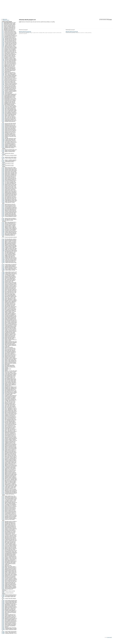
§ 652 (3, 433)
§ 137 (3, 143)
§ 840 (3, 576)
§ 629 (3, 412)
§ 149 (3, 157)
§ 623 (3, 406)
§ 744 (3, 526)
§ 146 (3, 151)
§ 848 (3, 584)
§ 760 (3, 540)
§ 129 (3, 132)
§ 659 (3, 440)
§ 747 (3, 528)
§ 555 (3, 343)
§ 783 (3, 561)
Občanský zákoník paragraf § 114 (25, 31)
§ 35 (3, 62)
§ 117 (3, 120)
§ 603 (3, 387)
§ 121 (3, 125)
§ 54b (3, 92)
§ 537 (3, 326)
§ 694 (3, 474)
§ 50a (3, 83)
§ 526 (3, 316)
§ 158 (3, 173)
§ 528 (3, 318)
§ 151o (3, 163)
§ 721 (3, 503)
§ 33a (3, 59)
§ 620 (3, 403)
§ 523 (3, 313)
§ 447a (3, 228)
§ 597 (3, 382)
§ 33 (3, 58)
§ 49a (3, 81)
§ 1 (2, 22)
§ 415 (3, 195)
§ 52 (3, 87)
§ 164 (3, 178)
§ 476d (3, 261)
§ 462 (3, 242)
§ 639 (3, 421)
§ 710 (3, 490)
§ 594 (3, 379)
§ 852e (3, 595)
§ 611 (3, 395)
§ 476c (3, 260)
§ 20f (3, 43)
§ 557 (3, 345)
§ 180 (3, 194)
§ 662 (3, 443)
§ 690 (3, 470)
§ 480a (3, 269)
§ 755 (3, 536)
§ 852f (3, 596)
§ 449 (3, 230)
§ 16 (3, 35)
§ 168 (3, 183)
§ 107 (3, 111)
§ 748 (3, 529)
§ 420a (3, 200)
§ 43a (3, 73)
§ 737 (3, 518)
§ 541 (3, 330)
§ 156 (3, 171)
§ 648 (3, 430)
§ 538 (3, 327)
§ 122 (3, 126)
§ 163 (3, 177)
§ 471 (3, 252)
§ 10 (3, 31)
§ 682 (3, 462)
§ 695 (3, 475)
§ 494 (3, 287)
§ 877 (3, 625)
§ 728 (3, 510)
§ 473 (3, 254)
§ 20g (3, 44)
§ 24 (3, 50)
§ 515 (3, 305)
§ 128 (3, 131)
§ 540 (3, 329)
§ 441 (3, 222)
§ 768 (3, 547)
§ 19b (3, 39)
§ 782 (3, 560)
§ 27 (3, 52)
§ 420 (3, 199)
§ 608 (3, 392)
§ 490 (3, 283)
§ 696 (3, 476)
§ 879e (3, 633)
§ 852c (3, 592)
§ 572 (3, 359)
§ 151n (3, 161)
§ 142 (3, 145)
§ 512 (3, 303)
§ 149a (3, 158)
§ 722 (3, 504)
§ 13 (3, 33)
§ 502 (3, 294)
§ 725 (3, 507)
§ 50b (3, 84)
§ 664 (3, 445)
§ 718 (3, 500)
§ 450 (3, 232)
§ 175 (3, 190)
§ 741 (3, 523)
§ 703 (3, 482)
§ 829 (3, 566)
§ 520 (3, 310)
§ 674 (3, 454)
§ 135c (3, 141)
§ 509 (3, 300)
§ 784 (3, 562)
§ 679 (3, 459)
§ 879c (3, 631)
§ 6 (2, 27)
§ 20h (3, 45)
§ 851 (3, 587)
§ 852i (3, 601)
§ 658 (3, 439)
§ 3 (2, 24)
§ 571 (3, 358)
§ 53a (3, 89)
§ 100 (3, 105)
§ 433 (3, 212)
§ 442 (3, 223)
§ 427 (3, 207)
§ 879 (3, 627)
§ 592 (3, 377)
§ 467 (3, 247)
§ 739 (3, 521)
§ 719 (3, 501)
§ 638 (3, 420)
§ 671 (3, 451)
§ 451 (3, 233)
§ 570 (3, 357)
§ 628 (3, 411)
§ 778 (3, 557)
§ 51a (3, 86)
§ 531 (3, 320)
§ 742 (3, 524)
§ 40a (3, 67)
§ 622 (3, 405)
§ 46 (3, 78)
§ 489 (3, 282)
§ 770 (3, 549)
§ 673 (3, 453)
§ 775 (3, 554)
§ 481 (3, 274)
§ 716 (3, 498)
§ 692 (3, 472)
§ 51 (3, 85)
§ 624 (3, 407)
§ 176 (3, 191)
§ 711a (3, 492)
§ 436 (3, 215)
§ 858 (3, 608)
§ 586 (3, 371)
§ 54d (3, 94)
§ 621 (3, 404)
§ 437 (3, 216)
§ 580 (3, 366)
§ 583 (3, 368)
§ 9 (2, 30)
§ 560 (3, 348)
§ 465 (3, 245)
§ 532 (3, 321)
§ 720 (3, 502)
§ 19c (3, 40)
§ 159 (3, 174)
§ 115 (3, 118)
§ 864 (3, 613)
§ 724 (3, 506)
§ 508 (3, 299)
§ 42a (3, 71)
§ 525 (3, 315)
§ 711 (3, 491)
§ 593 (3, 378)
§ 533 (3, 322)
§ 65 (3, 104)
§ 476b (3, 259)
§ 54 (3, 90)
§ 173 (3, 188)
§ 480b (3, 270)
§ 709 (3, 489)
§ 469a (3, 250)
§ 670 (3, 450)
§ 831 (3, 568)
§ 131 (3, 134)
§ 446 (3, 226)
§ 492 (3, 285)
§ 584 (3, 369)
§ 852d (3, 594)
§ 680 (3, 460)
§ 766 (3, 545)
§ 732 (3, 513)
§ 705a (3, 485)
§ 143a (3, 147)
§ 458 (3, 239)
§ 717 (3, 499)
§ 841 (3, 577)
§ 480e (3, 273)
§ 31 (3, 56)
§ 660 (3, 441)
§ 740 (3, 522)
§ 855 (3, 606)
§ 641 (3, 423)
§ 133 (3, 136)
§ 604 (3, 388)
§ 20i (3, 46)
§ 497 (3, 289)
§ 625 (3, 408)
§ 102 (3, 107)
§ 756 (3, 537)
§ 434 (3, 213)
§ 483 (3, 276)
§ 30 (3, 55)
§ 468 (3, 248)
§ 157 (3, 172)
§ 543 (3, 332)
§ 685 (3, 464)
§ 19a (3, 38)
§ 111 (3, 114)
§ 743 (3, 525)
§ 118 (3, 121)
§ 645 (3, 427)
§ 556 (3, 344)
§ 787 (3, 565)
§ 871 (3, 620)
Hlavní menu (5, 19)
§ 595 (3, 380)
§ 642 (3, 424)
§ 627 (3, 410)
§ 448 (3, 229)
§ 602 (3, 386)
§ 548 (3, 336)
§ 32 (3, 57)
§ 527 (3, 317)
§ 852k (3, 603)
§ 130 (3, 133)
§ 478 (3, 266)
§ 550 (3, 338)
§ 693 (3, 473)
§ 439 (3, 219)
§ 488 (3, 281)
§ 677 (3, 457)
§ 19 (3, 37)
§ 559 (3, 347)
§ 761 (3, 541)
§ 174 (3, 189)
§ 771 (3, 550)
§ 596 (3, 381)
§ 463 (3, 243)
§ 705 (3, 484)
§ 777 (3, 556)
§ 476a (3, 258)
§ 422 (3, 204)
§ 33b (3, 60)
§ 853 (3, 604)
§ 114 (3, 117)
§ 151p (3, 165)
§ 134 (3, 137)
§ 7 (2, 28)
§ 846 (3, 582)
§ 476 (3, 257)
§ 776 (3, 555)
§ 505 (3, 297)
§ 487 (3, 280)
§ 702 (3, 481)
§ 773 (3, 552)
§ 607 (3, 391)
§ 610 (3, 394)
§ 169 (3, 184)
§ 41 (3, 68)
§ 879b (3, 629)
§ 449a (3, 231)
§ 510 (3, 301)
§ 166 (3, 181)
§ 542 (3, 331)
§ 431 (3, 210)
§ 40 (3, 66)
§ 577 (3, 363)
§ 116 (3, 119)
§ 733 (3, 514)
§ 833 (3, 570)
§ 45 (3, 77)
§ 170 (3, 185)
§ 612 (3, 396)
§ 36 (3, 63)
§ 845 (3, 581)
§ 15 (3, 34)
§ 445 (3, 225)
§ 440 (3, 220)
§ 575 (3, 361)
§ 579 (3, 365)
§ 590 (3, 375)
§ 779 (3, 558)
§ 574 (3, 360)
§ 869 (3, 618)
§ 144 (3, 149)
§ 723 (3, 505)
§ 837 (3, 574)
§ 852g (3, 598)
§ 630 (3, 413)
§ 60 (3, 99)
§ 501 (3, 293)
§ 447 (3, 227)
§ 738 (3, 519)
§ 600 (3, 384)
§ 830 (3, 567)
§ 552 (3, 340)
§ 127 (3, 130)
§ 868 (3, 617)
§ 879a (3, 628)
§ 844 (3, 580)
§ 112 (3, 115)
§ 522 (3, 312)
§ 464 (3, 244)
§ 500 (3, 292)
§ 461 (3, 241)
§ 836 (3, 573)
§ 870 (3, 619)
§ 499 (3, 291)
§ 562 (3, 350)
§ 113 (3, 116)
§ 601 (3, 385)
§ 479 (3, 267)
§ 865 (3, 614)
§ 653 (3, 434)
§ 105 (3, 109)
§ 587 (3, 372)
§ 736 (3, 517)
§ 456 (3, 237)
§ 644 (3, 426)
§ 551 (3, 339)
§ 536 (3, 325)
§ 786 (3, 564)
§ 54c (3, 93)
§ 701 (3, 480)
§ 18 (3, 36)
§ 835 (3, 572)
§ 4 (2, 25)
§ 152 (3, 167)
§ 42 (3, 70)
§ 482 (3, 275)
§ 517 (3, 307)
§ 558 (3, 346)
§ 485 (3, 278)
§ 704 (3, 483)
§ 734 (3, 515)
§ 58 (3, 97)
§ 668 (3, 448)
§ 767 (3, 546)
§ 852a (3, 589)
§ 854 (3, 605)
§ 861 (3, 611)
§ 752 (3, 533)
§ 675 (3, 455)
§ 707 (3, 487)
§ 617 (3, 400)
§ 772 (3, 551)
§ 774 (3, 553)
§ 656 (3, 437)
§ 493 (3, 286)
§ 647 (3, 429)
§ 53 (3, 88)
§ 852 (3, 588)
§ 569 (3, 356)
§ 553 (3, 341)
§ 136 (3, 142)
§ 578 (3, 364)
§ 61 (3, 100)
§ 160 (3, 175)
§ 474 (3, 255)
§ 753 (3, 534)
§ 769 (3, 548)
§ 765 (3, 544)
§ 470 (3, 251)
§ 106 (3, 110)
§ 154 (3, 169)
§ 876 (3, 624)
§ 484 (3, 277)
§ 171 (3, 186)
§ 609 (3, 393)
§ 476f (3, 264)
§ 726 (3, 508)
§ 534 (3, 323)
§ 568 (3, 355)
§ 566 (3, 353)
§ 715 (3, 497)
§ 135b (3, 140)
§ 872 (3, 621)
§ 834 (3, 571)
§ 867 (3, 616)
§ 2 (2, 23)
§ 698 (3, 478)
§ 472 (3, 253)
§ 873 (3, 622)
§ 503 (3, 295)
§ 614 (3, 398)
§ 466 (3, 246)
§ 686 (3, 465)
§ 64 (3, 103)
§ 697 (3, 477)
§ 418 (3, 197)
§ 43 (3, 72)
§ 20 (3, 41)
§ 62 (3, 101)
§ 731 (3, 512)
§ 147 (3, 153)
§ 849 (3, 585)
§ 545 (3, 334)
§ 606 (3, 390)
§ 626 (3, 409)
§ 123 (3, 127)
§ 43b (3, 74)
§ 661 (3, 442)
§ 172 (3, 187)
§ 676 (3, 456)
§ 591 (3, 376)
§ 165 (3, 179)
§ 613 (3, 397)
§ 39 (3, 65)
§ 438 (3, 218)
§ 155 (3, 170)
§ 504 (3, 296)
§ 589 (3, 374)
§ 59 (3, 98)
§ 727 (3, 509)
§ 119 (3, 123)
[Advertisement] (56, 9)
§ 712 (3, 493)
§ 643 (3, 425)
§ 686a (3, 466)
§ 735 (3, 516)
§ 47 (3, 79)
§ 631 (3, 414)
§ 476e (3, 262)
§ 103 (3, 108)
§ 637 (3, 419)
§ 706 (3, 486)
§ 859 (3, 609)
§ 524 (3, 314)
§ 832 (3, 569)
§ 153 (3, 168)
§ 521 (3, 311)
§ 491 (3, 284)
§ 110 (3, 113)
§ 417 (3, 196)
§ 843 (3, 579)
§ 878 (3, 626)
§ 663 (3, 444)
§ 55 (3, 95)
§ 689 (3, 469)
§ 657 (3, 438)
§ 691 (3, 471)
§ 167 (3, 182)
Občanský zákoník (6, 20)
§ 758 (3, 539)
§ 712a (3, 494)
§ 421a (3, 202)
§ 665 (3, 446)
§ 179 (3, 193)
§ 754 (3, 535)
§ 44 (3, 76)
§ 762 (3, 542)
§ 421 (3, 201)
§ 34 (3, 61)
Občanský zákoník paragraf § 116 (72, 31)
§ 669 (3, 449)
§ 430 (3, 209)
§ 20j (3, 47)
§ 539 (3, 328)
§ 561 (3, 349)
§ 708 (3, 488)
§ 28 (3, 53)
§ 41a (3, 69)
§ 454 (3, 234)
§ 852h (3, 600)
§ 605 (3, 389)
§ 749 (3, 530)
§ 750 (3, 531)
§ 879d (3, 632)
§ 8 (2, 29)
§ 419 (3, 198)
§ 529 (3, 319)
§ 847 (3, 583)
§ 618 (3, 401)
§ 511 (3, 302)
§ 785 (3, 563)
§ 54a (3, 91)
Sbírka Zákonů (109, 637)
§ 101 (3, 106)
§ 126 (3, 129)
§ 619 (3, 402)
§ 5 (2, 26)
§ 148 (3, 155)
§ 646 (3, 428)
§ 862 (3, 612)
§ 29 (3, 54)
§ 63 (3, 102)
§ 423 (3, 205)
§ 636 (3, 418)
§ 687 (3, 467)
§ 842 (3, 578)
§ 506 (3, 298)
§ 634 (3, 416)
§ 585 (3, 370)
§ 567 (3, 354)
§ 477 (3, 265)
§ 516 (3, 306)
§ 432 (3, 211)
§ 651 (3, 432)
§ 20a (3, 42)
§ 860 (3, 610)
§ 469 (3, 249)
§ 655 (3, 436)
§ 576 (3, 362)
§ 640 (3, 422)
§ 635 (3, 417)
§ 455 (3, 235)
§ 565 (3, 352)
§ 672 (3, 452)
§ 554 (3, 342)
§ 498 (3, 290)
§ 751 (3, 532)
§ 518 (3, 308)
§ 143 (3, 146)
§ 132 (3, 135)
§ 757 (3, 538)
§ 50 (3, 82)
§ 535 (3, 324)
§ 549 (3, 337)
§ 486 (3, 279)
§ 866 (3, 615)
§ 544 (3, 333)
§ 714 (3, 496)
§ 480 (3, 268)
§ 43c (3, 75)
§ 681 (3, 461)
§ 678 (3, 458)
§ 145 (3, 150)
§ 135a (3, 139)
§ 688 (3, 468)
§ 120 (3, 124)
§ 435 (3, 214)
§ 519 (3, 309)
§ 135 (3, 138)
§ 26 (3, 51)
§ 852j (3, 602)
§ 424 (3, 206)
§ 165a (3, 180)
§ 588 (3, 373)
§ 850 (3, 586)
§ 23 (3, 49)
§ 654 (3, 435)
